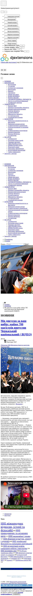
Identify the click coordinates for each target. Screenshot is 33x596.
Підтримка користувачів (15, 140)
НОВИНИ (7, 81)
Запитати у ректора (10, 153)
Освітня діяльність (14, 111)
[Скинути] (2, 12)
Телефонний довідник (15, 102)
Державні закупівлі (14, 142)
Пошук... (3, 244)
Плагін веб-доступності (9, 62)
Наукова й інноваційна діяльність (18, 107)
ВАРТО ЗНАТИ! (13, 97)
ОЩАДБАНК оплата (14, 143)
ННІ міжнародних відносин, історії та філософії (13, 527)
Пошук (26, 244)
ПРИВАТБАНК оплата (15, 145)
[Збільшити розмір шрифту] (23, 47)
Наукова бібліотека (14, 134)
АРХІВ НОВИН (16, 569)
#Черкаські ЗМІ (6, 345)
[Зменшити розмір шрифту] (20, 47)
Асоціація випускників (15, 117)
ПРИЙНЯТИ (16, 594)
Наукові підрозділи (14, 132)
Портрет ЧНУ (12, 106)
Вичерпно (19, 404)
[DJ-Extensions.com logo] (16, 61)
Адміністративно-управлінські (17, 125)
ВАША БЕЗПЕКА (14, 96)
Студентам (11, 86)
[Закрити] (5, 12)
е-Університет (12, 139)
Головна (7, 304)
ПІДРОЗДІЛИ (8, 119)
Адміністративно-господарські (17, 130)
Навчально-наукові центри (16, 124)
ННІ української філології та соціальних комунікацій (16, 542)
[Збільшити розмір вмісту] (23, 46)
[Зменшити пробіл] (25, 51)
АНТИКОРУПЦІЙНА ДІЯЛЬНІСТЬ (19, 99)
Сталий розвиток (13, 112)
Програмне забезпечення (16, 148)
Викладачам (12, 89)
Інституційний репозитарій (16, 150)
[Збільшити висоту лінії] (20, 49)
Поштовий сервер (13, 147)
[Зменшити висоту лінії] (18, 49)
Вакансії (10, 91)
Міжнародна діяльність (15, 114)
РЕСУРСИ (7, 137)
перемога (9, 560)
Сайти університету (14, 152)
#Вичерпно (14, 345)
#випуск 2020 (5, 347)
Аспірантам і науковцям (15, 88)
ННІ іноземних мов (8, 551)
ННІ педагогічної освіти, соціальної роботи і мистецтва (14, 547)
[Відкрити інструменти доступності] (4, 3)
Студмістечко (12, 135)
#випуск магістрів (23, 345)
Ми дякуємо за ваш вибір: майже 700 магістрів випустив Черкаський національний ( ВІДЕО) (16, 327)
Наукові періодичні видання (17, 109)
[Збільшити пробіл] (28, 51)
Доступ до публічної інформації (18, 101)
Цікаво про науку (13, 94)
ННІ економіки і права (19, 536)
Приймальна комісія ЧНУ (23, 560)
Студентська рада (13, 116)
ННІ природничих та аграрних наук (14, 533)
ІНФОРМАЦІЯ (9, 83)
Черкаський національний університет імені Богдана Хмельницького (14, 582)
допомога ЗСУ (16, 558)
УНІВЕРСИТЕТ (9, 104)
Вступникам (12, 84)
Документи (11, 93)
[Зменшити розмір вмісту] (21, 46)
